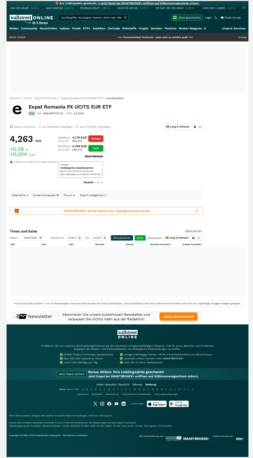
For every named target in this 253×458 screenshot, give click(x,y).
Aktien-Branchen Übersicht (112, 384)
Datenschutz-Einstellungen (136, 394)
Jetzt (140, 237)
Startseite (15, 98)
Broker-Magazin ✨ (193, 28)
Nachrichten (48, 28)
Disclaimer (97, 394)
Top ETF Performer (45, 98)
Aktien (14, 28)
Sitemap (137, 384)
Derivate (114, 28)
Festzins (171, 28)
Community (29, 28)
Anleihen (99, 28)
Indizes (64, 28)
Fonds (76, 28)
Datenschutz (112, 394)
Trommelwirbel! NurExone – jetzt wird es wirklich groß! (143, 37)
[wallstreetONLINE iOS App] (157, 406)
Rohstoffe (129, 28)
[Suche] (125, 18)
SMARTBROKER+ (173, 358)
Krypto (143, 28)
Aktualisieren (122, 237)
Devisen (156, 28)
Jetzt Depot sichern (71, 374)
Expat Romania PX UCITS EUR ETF (81, 98)
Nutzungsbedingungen (166, 394)
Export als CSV (193, 231)
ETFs (86, 28)
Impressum (83, 394)
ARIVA (103, 415)
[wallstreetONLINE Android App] (179, 406)
